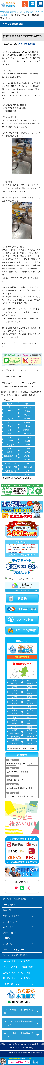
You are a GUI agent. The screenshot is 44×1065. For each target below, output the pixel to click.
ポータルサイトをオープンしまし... (21, 763)
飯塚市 (27, 411)
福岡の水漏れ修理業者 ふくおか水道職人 (16, 12)
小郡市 (10, 430)
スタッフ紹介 (9, 932)
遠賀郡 (10, 460)
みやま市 (10, 452)
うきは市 (10, 445)
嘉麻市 (10, 448)
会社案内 (7, 938)
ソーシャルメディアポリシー (16, 955)
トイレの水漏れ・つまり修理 (16, 961)
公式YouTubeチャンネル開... (18, 772)
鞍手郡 (27, 460)
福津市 (27, 441)
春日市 (10, 433)
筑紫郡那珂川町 (10, 456)
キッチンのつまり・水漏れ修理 (17, 967)
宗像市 (10, 437)
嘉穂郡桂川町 (10, 463)
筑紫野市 (27, 430)
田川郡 (27, 471)
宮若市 (27, 445)
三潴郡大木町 (27, 467)
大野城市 (27, 433)
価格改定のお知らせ (15, 780)
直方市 (10, 411)
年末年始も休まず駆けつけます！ (20, 788)
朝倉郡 (27, 463)
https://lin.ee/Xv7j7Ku (11, 376)
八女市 (10, 419)
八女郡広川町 (10, 471)
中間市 (27, 426)
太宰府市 (27, 437)
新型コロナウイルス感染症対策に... (21, 796)
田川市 (10, 415)
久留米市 (27, 407)
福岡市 (27, 404)
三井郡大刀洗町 (10, 467)
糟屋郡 (27, 456)
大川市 (10, 422)
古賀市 (10, 441)
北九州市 (10, 404)
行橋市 (27, 422)
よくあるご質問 (10, 921)
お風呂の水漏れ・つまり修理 (16, 972)
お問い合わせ (9, 944)
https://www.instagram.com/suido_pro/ (18, 386)
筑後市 (27, 419)
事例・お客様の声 (11, 916)
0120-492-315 (21, 1001)
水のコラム (8, 927)
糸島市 (27, 452)
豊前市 (10, 426)
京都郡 (10, 474)
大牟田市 (10, 407)
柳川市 (27, 415)
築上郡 (27, 474)
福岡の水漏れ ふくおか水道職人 (15, 899)
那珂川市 (14, 727)
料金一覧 (7, 910)
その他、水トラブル (12, 984)
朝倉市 (27, 448)
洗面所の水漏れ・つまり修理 (16, 978)
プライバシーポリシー (13, 949)
